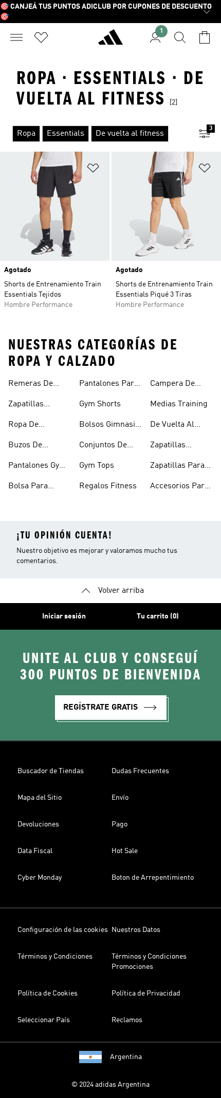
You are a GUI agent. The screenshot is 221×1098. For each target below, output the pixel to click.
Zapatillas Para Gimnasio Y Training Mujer (177, 467)
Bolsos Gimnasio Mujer (109, 426)
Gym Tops (96, 466)
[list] (94, 134)
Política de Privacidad (146, 993)
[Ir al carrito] (204, 37)
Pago (119, 824)
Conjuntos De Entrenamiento (106, 446)
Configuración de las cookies (62, 930)
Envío (120, 797)
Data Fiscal (34, 851)
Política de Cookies (47, 993)
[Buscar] (180, 37)
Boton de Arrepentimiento (153, 877)
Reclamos (127, 1020)
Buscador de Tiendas (50, 771)
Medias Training (179, 404)
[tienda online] (110, 41)
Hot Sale (125, 851)
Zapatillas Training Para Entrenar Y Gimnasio (174, 446)
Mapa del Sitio (39, 797)
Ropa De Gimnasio (25, 426)
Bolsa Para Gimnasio (28, 487)
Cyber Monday (39, 877)
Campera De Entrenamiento (177, 385)
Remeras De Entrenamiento (35, 385)
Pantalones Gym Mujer (37, 467)
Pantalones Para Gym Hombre (108, 385)
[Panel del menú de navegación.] (16, 37)
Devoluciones (38, 824)
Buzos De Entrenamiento (35, 446)
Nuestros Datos (136, 930)
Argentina (126, 1057)
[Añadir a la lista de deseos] (93, 170)
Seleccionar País (43, 1020)
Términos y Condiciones (55, 956)
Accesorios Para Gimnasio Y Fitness (179, 487)
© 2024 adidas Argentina (110, 1084)
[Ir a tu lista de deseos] (41, 37)
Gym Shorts (100, 404)
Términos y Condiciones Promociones (149, 961)
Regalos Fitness (108, 486)
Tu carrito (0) (158, 616)
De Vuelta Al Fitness (172, 426)
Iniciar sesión (64, 616)
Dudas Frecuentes (140, 771)
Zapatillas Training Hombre (38, 405)
